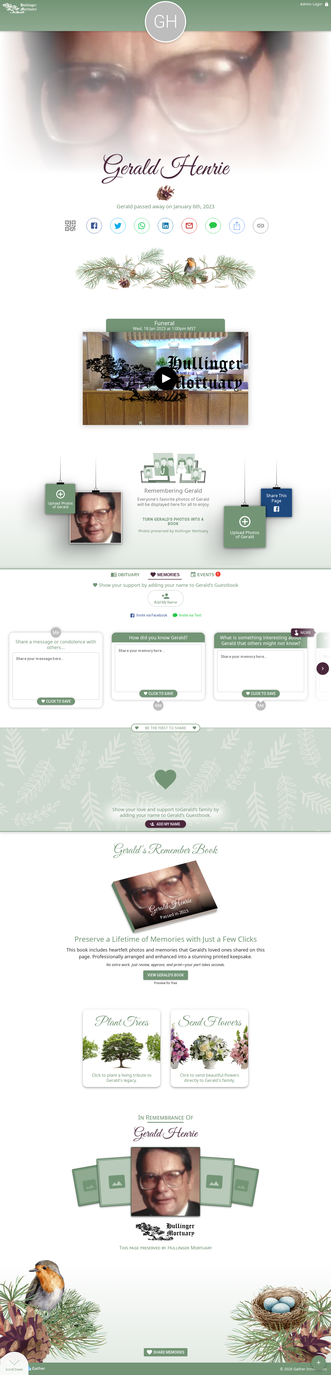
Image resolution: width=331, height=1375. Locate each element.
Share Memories (168, 1352)
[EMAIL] (189, 225)
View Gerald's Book (165, 975)
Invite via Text (189, 615)
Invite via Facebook (151, 615)
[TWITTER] (118, 225)
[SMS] (213, 225)
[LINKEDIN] (165, 225)
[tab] (125, 574)
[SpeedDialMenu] (318, 1362)
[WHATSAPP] (141, 225)
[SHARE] (237, 225)
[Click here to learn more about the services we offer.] (165, 1232)
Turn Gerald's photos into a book (173, 521)
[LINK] (260, 225)
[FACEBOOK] (94, 225)
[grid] (165, 504)
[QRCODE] (70, 225)
